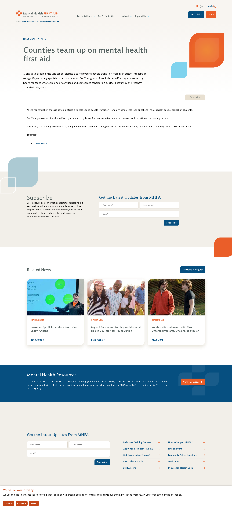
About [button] (125, 16)
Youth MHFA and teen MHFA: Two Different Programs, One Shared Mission (175, 329)
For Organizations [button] (107, 16)
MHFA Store (129, 467)
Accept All (8, 503)
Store (211, 14)
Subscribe (195, 97)
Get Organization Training (136, 455)
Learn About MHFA (133, 461)
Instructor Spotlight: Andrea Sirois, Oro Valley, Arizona (53, 329)
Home (18, 21)
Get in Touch (174, 461)
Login (210, 6)
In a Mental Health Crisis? (181, 467)
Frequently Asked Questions (182, 455)
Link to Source (40, 143)
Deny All (33, 503)
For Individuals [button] (84, 16)
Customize (21, 503)
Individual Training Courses (137, 442)
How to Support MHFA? (180, 442)
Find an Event (175, 448)
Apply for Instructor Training (138, 448)
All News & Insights (193, 269)
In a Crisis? (196, 14)
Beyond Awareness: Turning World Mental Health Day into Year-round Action (116, 329)
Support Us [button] (140, 16)
